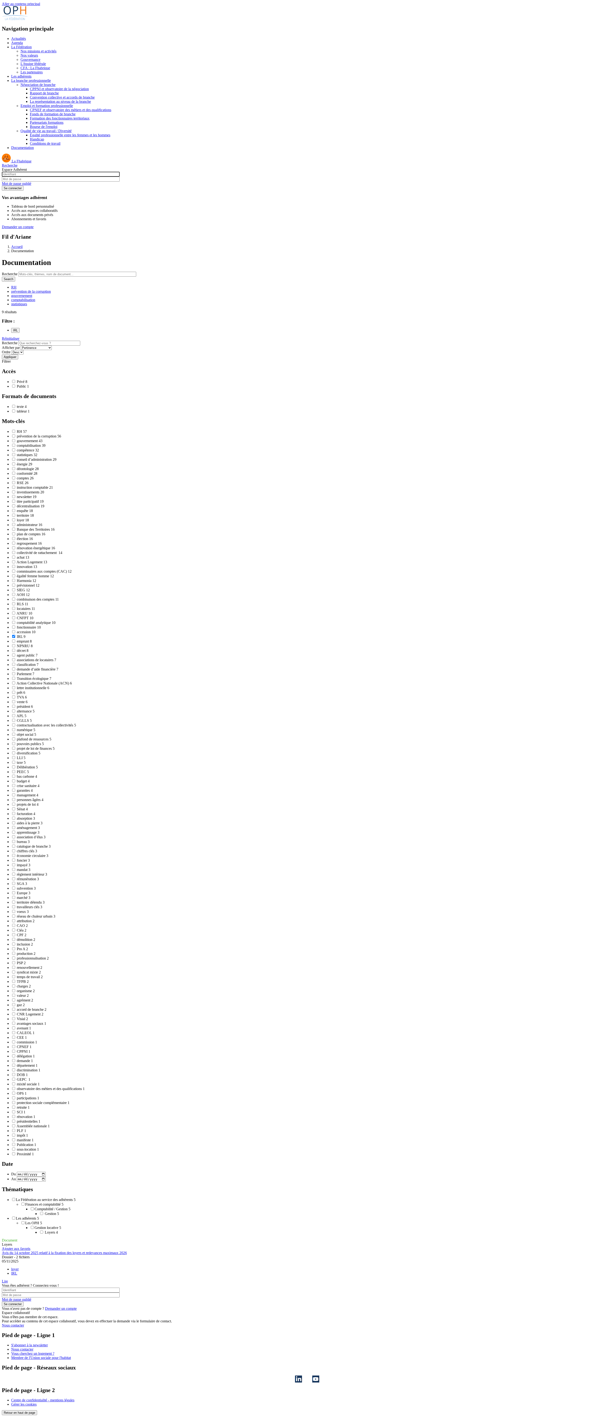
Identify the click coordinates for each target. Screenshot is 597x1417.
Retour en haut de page (19, 1412)
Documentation (22, 148)
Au (13, 1179)
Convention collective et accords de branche (62, 97)
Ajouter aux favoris (16, 1249)
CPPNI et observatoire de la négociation (59, 89)
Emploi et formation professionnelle (47, 106)
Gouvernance (30, 60)
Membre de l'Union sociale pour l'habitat (41, 1358)
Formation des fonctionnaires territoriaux (60, 118)
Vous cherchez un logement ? (32, 1353)
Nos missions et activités (38, 51)
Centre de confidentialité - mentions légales (42, 1400)
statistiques (19, 304)
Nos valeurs (29, 55)
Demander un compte (18, 227)
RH (14, 287)
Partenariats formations (46, 122)
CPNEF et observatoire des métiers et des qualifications (70, 110)
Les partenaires (32, 72)
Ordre (6, 352)
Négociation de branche (38, 85)
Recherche (9, 165)
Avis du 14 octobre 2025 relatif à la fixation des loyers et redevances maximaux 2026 (64, 1253)
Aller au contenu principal (21, 4)
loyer (15, 1269)
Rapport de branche (44, 93)
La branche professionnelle (31, 81)
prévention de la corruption (31, 291)
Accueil (17, 247)
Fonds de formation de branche (53, 114)
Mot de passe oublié (16, 184)
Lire (5, 1281)
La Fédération (21, 47)
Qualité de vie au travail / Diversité (46, 131)
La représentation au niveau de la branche (60, 101)
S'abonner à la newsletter (29, 1345)
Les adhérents (21, 76)
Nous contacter (13, 1325)
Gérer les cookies (24, 1404)
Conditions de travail (45, 143)
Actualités (18, 39)
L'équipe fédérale (33, 64)
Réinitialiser (10, 338)
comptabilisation (23, 300)
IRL (14, 1273)
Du (13, 1174)
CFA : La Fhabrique (35, 68)
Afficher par (11, 348)
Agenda (17, 43)
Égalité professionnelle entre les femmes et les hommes (70, 135)
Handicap (37, 139)
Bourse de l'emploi (43, 127)
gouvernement (21, 296)
